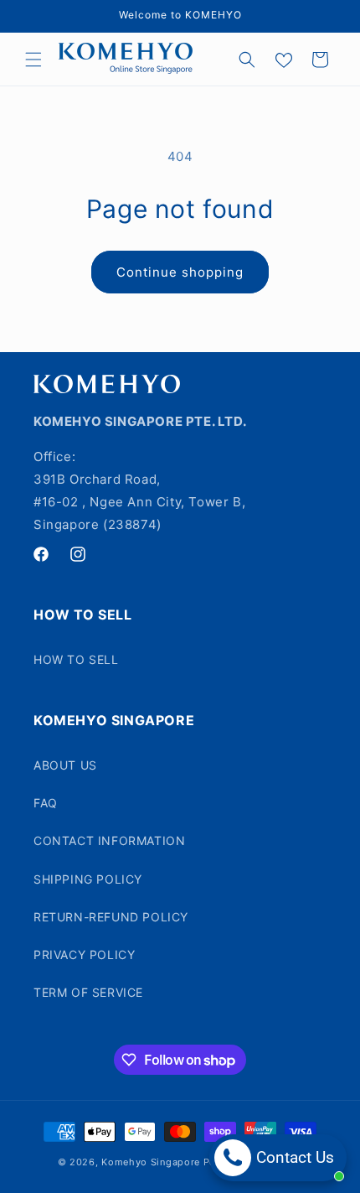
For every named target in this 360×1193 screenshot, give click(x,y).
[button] (33, 59)
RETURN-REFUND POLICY (110, 917)
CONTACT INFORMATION (109, 840)
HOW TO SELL (76, 659)
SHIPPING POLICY (87, 879)
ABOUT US (65, 765)
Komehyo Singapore (150, 1162)
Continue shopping (180, 272)
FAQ (45, 803)
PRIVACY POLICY (84, 954)
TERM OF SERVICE (88, 992)
